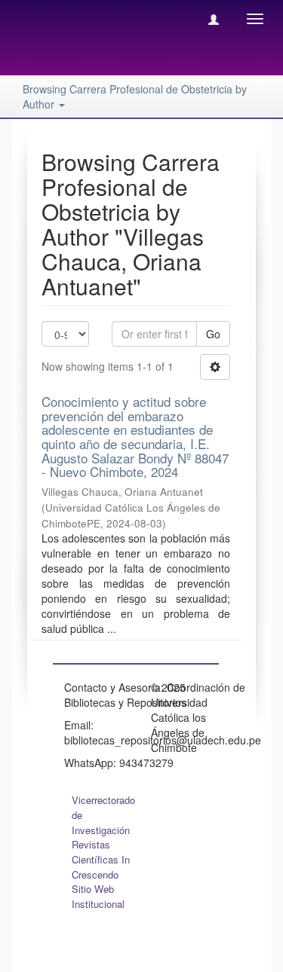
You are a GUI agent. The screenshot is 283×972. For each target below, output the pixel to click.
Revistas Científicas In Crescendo (101, 859)
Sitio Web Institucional (98, 896)
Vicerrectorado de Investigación (103, 815)
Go (213, 333)
